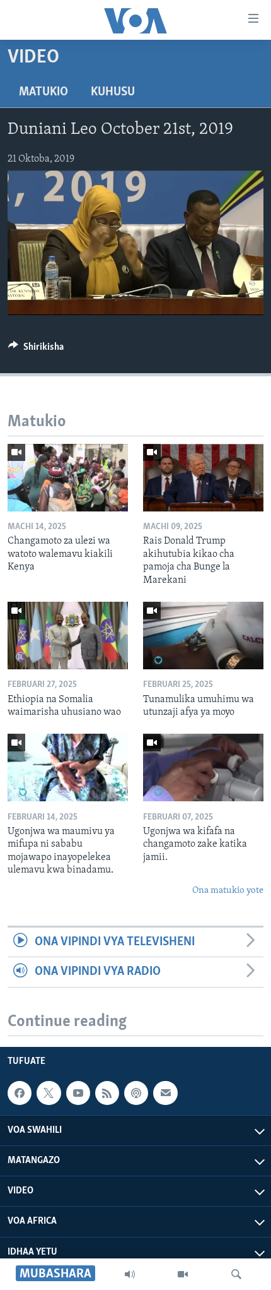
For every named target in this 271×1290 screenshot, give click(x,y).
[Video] (183, 1274)
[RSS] (107, 1093)
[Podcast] (136, 1093)
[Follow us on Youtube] (78, 1093)
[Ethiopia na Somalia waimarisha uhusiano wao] (68, 635)
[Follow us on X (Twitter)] (49, 1093)
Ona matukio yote (227, 890)
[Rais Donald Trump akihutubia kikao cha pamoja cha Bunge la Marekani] (203, 477)
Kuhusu (113, 92)
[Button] (36, 350)
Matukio (43, 92)
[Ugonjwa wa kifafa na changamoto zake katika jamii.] (203, 767)
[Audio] (130, 1274)
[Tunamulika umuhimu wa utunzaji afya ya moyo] (203, 635)
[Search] (236, 1274)
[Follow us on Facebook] (20, 1093)
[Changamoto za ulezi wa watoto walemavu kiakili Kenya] (68, 477)
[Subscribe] (165, 1093)
